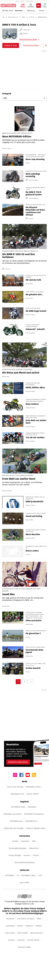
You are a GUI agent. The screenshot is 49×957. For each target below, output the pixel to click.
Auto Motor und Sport (25, 919)
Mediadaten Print (17, 794)
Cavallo (20, 926)
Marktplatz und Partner (12, 814)
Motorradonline (36, 933)
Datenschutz (33, 848)
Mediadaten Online (33, 787)
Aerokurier (10, 919)
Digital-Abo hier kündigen (14, 828)
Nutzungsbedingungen (17, 848)
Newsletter (32, 807)
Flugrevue (29, 926)
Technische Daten (31, 45)
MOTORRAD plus (16, 821)
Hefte (22, 1)
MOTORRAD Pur (31, 821)
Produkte (30, 1)
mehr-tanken (10, 933)
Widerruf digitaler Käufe (36, 828)
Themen (36, 855)
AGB (33, 841)
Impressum (25, 841)
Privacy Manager (15, 855)
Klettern (39, 926)
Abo (17, 1)
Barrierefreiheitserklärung (24, 862)
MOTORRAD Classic (28, 875)
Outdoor (11, 940)
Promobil (21, 940)
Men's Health (23, 933)
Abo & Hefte (24, 883)
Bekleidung (30, 10)
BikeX (39, 919)
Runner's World (33, 940)
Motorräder (18, 10)
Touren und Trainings (15, 787)
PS (18, 875)
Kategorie (6, 93)
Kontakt (15, 841)
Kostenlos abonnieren (18, 762)
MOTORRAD (9, 875)
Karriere (27, 855)
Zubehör (41, 10)
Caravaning (10, 926)
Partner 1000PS (32, 794)
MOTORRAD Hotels (18, 807)
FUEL (40, 875)
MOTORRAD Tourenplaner (34, 814)
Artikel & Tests (10, 45)
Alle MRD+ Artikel (7, 10)
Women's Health (24, 947)
